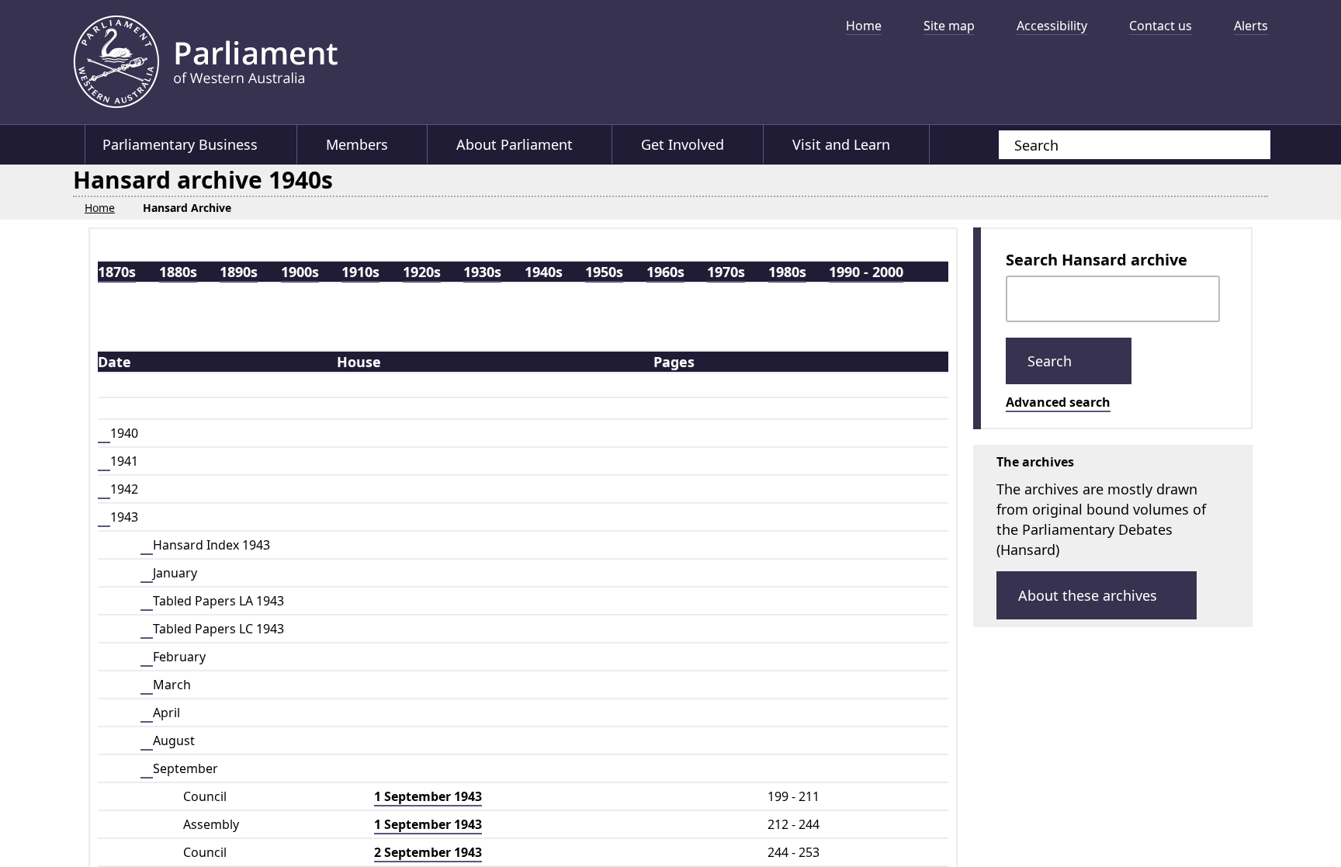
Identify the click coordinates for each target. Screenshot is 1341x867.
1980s (787, 271)
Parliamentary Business (180, 144)
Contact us (1160, 25)
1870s (117, 271)
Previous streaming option (775, 73)
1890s (239, 271)
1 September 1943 (428, 795)
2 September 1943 (428, 851)
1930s (482, 271)
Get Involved (684, 144)
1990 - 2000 (866, 271)
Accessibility (1052, 25)
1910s (360, 271)
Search (1051, 360)
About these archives (1087, 594)
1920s (422, 271)
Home (864, 25)
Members (358, 144)
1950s (604, 271)
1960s (665, 271)
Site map (949, 25)
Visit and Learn (844, 144)
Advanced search (1058, 401)
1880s (178, 271)
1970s (726, 271)
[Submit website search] (1243, 144)
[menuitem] (858, 25)
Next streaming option (1248, 73)
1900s (300, 271)
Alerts (1251, 25)
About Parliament (516, 144)
